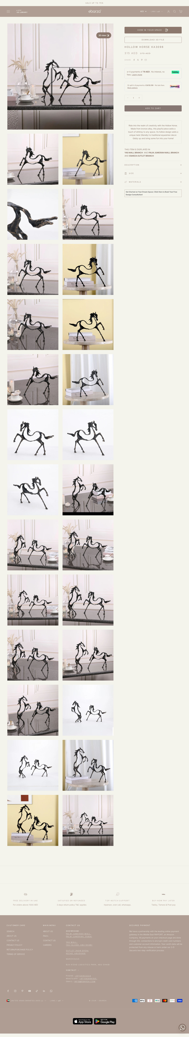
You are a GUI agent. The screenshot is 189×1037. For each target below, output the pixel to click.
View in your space (149, 30)
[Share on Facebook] (134, 60)
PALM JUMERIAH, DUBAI (79, 937)
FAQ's (45, 936)
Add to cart (153, 108)
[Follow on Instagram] (15, 991)
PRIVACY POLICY (14, 945)
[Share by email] (146, 60)
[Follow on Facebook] (8, 991)
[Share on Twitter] (138, 60)
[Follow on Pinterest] (22, 991)
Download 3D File (153, 40)
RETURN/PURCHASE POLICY (20, 949)
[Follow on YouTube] (29, 991)
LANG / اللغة (155, 11)
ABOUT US (11, 936)
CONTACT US (13, 940)
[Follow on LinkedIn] (44, 991)
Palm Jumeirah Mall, (78, 934)
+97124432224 (83, 976)
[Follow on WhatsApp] (51, 991)
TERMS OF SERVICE (16, 954)
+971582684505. (88, 979)
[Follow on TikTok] (36, 991)
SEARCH (10, 931)
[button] (143, 11)
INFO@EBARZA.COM (84, 981)
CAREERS (47, 945)
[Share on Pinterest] (142, 60)
